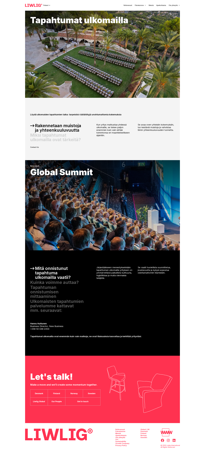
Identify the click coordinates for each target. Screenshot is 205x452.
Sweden (144, 437)
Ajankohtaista (161, 5)
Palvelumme (139, 5)
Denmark (144, 431)
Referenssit (128, 5)
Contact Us (34, 147)
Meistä (151, 5)
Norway (144, 435)
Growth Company (122, 443)
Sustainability (120, 441)
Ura (116, 439)
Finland (45, 5)
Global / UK (145, 429)
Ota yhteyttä (173, 5)
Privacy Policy (121, 445)
